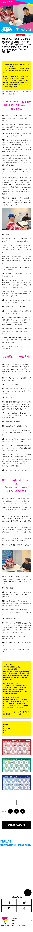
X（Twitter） (7, 728)
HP (4, 726)
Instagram (6, 730)
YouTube (6, 732)
